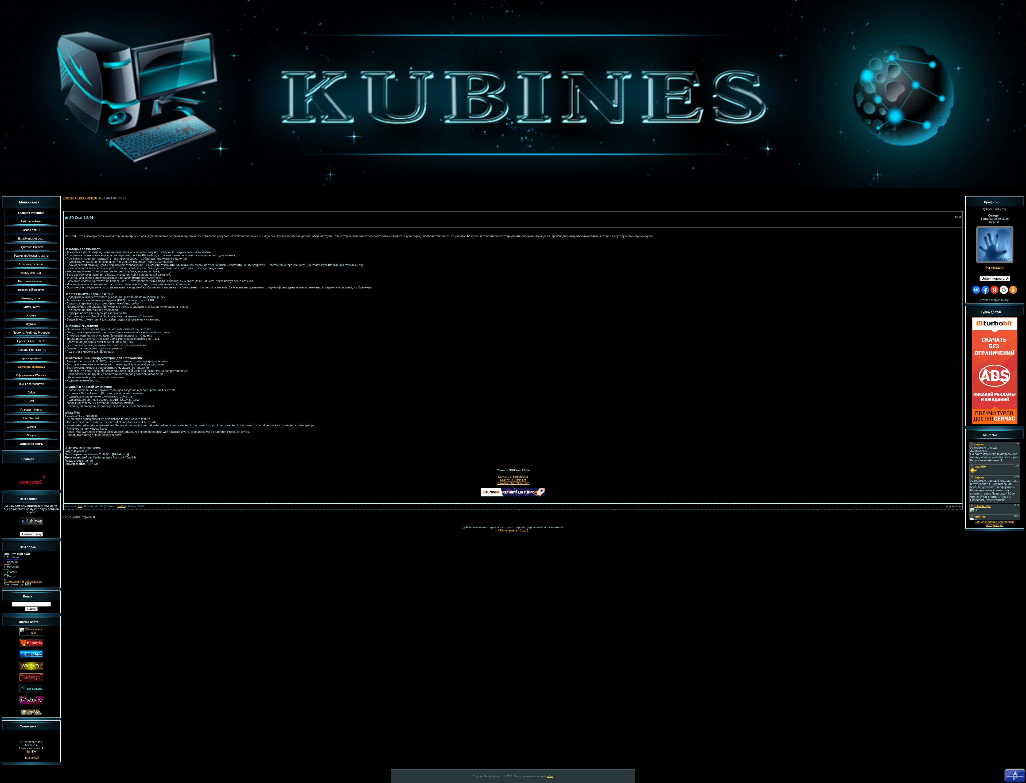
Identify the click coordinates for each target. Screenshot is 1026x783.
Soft (79, 506)
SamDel (31, 751)
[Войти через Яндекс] (994, 290)
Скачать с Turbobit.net (513, 476)
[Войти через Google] (1004, 290)
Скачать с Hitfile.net (513, 479)
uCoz (550, 776)
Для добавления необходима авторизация (995, 523)
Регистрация (508, 530)
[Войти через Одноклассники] (1013, 290)
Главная (68, 197)
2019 (80, 197)
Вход (522, 530)
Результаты (12, 581)
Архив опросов (32, 581)
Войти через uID (995, 278)
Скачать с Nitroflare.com (513, 483)
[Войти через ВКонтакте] (976, 290)
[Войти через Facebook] (985, 290)
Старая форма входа (994, 300)
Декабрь (92, 197)
